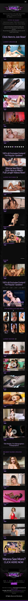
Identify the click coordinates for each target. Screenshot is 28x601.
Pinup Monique (6, 371)
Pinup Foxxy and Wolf (8, 438)
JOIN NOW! (14, 583)
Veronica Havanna (7, 193)
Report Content (14, 589)
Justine (4, 276)
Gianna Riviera (6, 226)
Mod (4, 124)
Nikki (4, 421)
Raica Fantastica (7, 91)
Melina (4, 108)
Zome (4, 536)
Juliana (5, 209)
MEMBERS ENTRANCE (19, 582)
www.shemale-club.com (17, 590)
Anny (4, 469)
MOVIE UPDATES (7, 582)
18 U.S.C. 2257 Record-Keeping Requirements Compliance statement (15, 592)
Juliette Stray (6, 141)
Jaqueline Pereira (7, 354)
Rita (4, 520)
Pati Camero (6, 486)
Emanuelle (5, 260)
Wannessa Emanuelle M (8, 243)
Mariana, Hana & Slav (8, 553)
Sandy (4, 57)
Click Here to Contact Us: (7, 587)
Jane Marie (5, 503)
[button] (14, 161)
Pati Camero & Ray (7, 405)
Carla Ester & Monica (8, 74)
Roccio (4, 388)
